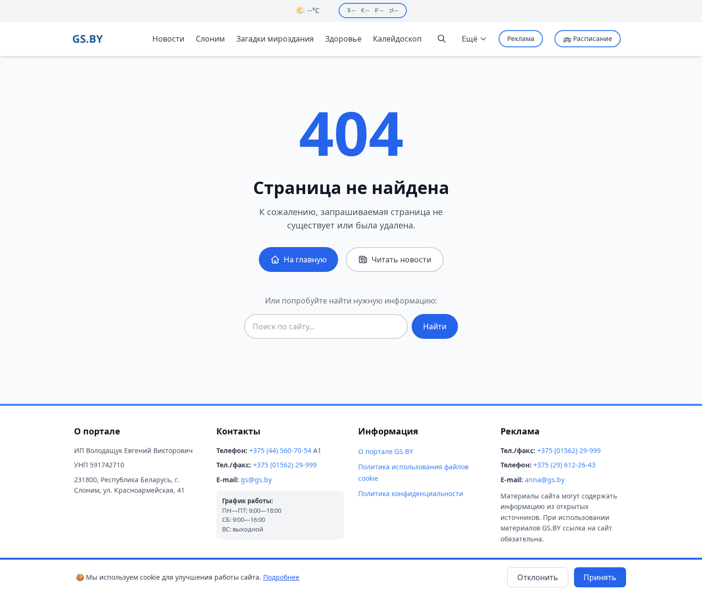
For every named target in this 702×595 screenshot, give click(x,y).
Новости (168, 38)
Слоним (210, 38)
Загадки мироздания (275, 38)
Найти (435, 326)
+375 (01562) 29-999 (285, 464)
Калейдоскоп (397, 38)
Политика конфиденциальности (410, 493)
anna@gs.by (544, 479)
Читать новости (401, 259)
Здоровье (343, 38)
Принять (600, 577)
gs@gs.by (256, 479)
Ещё (470, 38)
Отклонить (537, 577)
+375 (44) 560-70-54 (280, 450)
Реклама (520, 38)
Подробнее (281, 577)
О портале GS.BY (385, 451)
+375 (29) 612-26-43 (564, 464)
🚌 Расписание (587, 38)
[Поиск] (441, 38)
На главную (305, 259)
